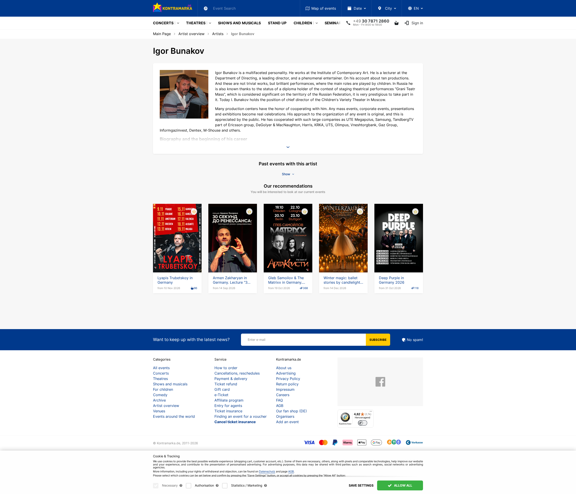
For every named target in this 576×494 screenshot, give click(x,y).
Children (303, 23)
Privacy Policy (288, 378)
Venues (159, 411)
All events (161, 368)
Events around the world (174, 416)
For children (163, 389)
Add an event (287, 422)
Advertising (286, 373)
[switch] (362, 423)
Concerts (163, 23)
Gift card (222, 389)
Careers (282, 395)
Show (286, 174)
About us (283, 368)
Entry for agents (228, 405)
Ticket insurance (228, 411)
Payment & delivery (230, 378)
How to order (225, 368)
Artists (217, 33)
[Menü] (371, 412)
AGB (279, 405)
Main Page (162, 33)
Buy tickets (177, 259)
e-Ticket (221, 395)
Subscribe (378, 339)
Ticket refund (225, 384)
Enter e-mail (256, 339)
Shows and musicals (239, 23)
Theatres (195, 23)
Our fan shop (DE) (291, 411)
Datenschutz (267, 471)
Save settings (361, 485)
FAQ (279, 400)
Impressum (285, 389)
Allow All (402, 485)
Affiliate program (228, 400)
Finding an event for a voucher (240, 416)
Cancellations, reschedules (237, 373)
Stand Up (277, 23)
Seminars (334, 23)
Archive (159, 400)
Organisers (285, 416)
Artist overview (191, 33)
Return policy (287, 384)
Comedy (160, 395)
